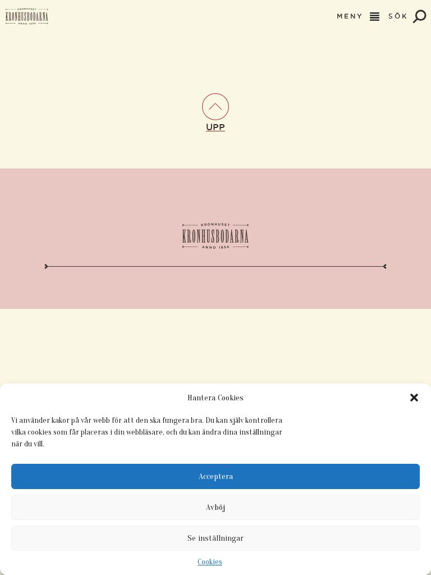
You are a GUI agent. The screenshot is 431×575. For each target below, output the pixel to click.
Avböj (215, 507)
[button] (414, 397)
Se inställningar (215, 538)
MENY (352, 16)
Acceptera (216, 476)
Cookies (210, 562)
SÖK (400, 16)
